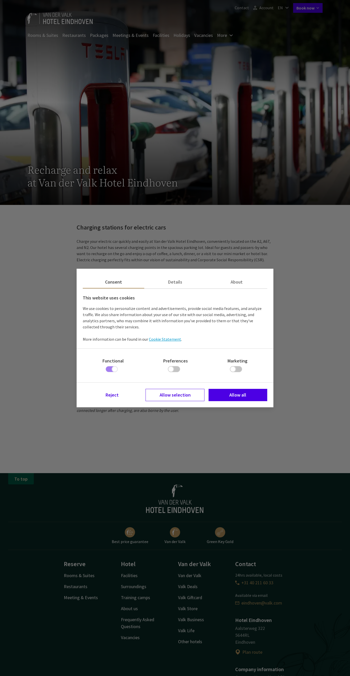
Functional (113, 361)
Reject (112, 395)
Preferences (175, 361)
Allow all (237, 395)
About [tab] (237, 282)
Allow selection (175, 395)
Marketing (238, 361)
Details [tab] (175, 282)
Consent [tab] (113, 282)
